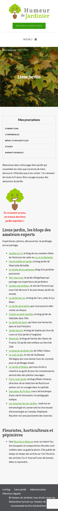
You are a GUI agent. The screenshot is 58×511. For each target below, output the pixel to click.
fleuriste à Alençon (24, 441)
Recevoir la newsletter (29, 26)
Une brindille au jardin (20, 261)
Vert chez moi (16, 277)
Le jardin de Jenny (18, 322)
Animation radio (14, 152)
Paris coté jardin (17, 379)
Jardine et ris (16, 253)
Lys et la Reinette (43, 257)
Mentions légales (11, 493)
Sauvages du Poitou (19, 391)
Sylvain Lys (27, 501)
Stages (9, 146)
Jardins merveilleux (19, 285)
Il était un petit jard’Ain (21, 314)
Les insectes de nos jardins (23, 403)
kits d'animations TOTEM (41, 505)
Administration (38, 489)
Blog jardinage (9, 50)
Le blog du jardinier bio (21, 350)
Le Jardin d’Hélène (18, 366)
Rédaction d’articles (17, 140)
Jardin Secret (16, 330)
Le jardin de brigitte (19, 306)
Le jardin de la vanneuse (21, 269)
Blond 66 (14, 338)
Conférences (12, 134)
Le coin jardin (16, 354)
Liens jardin (20, 489)
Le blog (6, 489)
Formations (11, 128)
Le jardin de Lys (17, 297)
